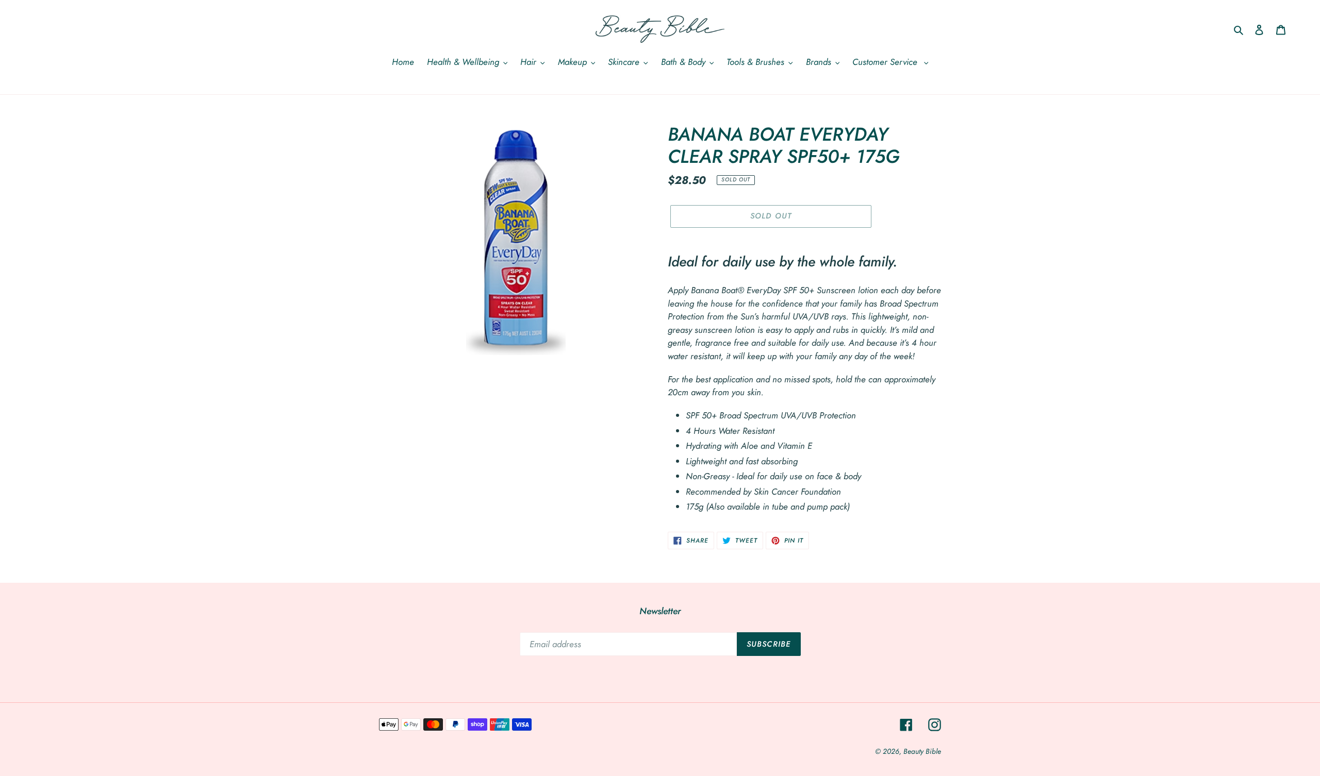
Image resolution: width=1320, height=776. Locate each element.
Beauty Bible (922, 751)
